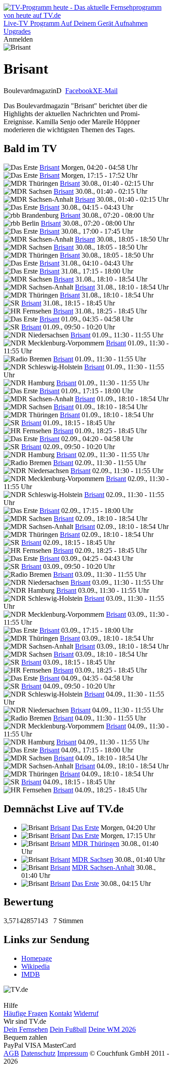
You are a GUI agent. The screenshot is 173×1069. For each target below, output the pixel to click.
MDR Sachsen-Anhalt (103, 867)
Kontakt (60, 1013)
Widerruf (86, 1013)
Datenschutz (38, 1053)
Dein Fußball (68, 1029)
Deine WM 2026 (112, 1029)
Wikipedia (35, 966)
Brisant (49, 167)
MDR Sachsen (92, 859)
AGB (11, 1053)
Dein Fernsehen (26, 1029)
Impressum (72, 1053)
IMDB (30, 974)
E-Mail (108, 90)
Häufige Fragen (25, 1013)
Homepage (36, 958)
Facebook (79, 90)
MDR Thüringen (95, 843)
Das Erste (85, 827)
